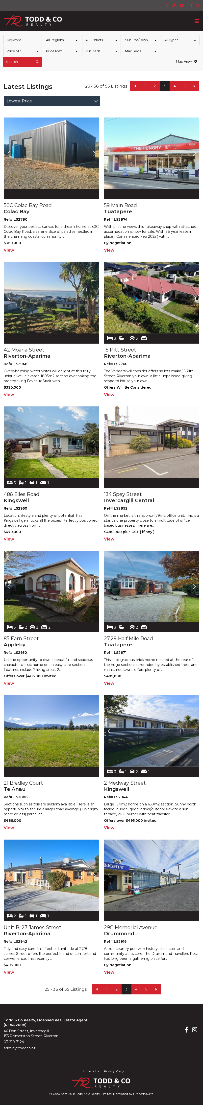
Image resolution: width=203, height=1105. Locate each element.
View (9, 250)
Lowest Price (19, 101)
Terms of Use (91, 1071)
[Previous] (135, 86)
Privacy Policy (114, 1071)
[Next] (194, 86)
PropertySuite (143, 1094)
